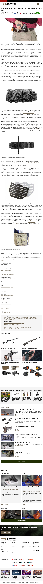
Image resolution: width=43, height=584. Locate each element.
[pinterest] (20, 13)
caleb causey (6, 319)
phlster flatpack (33, 317)
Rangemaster (15, 58)
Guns (31, 4)
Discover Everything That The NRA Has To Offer (26, 577)
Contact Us (2, 545)
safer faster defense (24, 318)
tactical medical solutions (9, 318)
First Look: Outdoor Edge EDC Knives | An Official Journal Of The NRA (26, 399)
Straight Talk (4, 489)
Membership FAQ (36, 546)
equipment (16, 317)
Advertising (2, 543)
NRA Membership (36, 543)
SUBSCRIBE (6, 532)
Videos (23, 508)
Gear (1, 13)
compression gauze (26, 317)
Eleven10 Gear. (17, 223)
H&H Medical (32, 220)
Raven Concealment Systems (34, 162)
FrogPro (2, 211)
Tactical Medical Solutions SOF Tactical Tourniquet (14, 326)
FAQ (1, 546)
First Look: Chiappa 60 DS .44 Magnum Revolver (26, 435)
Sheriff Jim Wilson (20, 445)
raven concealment (17, 318)
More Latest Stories (26, 461)
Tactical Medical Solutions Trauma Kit (11, 328)
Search (2, 549)
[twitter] (17, 13)
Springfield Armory (26, 491)
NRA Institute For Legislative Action (26, 547)
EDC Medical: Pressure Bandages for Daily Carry (14, 323)
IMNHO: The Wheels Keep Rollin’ (24, 410)
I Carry (23, 473)
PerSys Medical (31, 222)
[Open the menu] (38, 4)
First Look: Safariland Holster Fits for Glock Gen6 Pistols (27, 451)
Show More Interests (27, 520)
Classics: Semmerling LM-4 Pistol (24, 427)
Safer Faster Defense (28, 208)
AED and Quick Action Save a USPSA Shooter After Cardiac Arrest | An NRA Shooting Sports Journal (5, 399)
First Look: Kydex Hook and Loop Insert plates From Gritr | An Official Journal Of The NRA (37, 399)
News (20, 4)
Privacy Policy (3, 582)
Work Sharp (38, 491)
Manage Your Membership (37, 548)
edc (5, 317)
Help (1, 548)
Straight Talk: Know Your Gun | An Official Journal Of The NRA (10, 487)
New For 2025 (26, 4)
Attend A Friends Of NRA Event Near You (37, 577)
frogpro (30, 318)
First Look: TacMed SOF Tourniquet (11, 324)
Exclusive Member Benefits (37, 545)
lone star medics (12, 319)
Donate (14, 0)
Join (8, 0)
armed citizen (9, 489)
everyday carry (8, 317)
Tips (3, 13)
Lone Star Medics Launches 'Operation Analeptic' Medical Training (17, 327)
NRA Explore (24, 549)
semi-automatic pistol (15, 489)
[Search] (41, 4)
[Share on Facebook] (15, 13)
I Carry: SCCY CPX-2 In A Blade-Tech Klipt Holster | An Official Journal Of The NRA (32, 501)
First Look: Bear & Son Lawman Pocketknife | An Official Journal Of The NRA (16, 399)
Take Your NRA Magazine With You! (5, 577)
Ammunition (13, 546)
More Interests (10, 471)
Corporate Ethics (13, 582)
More (7, 407)
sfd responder (34, 318)
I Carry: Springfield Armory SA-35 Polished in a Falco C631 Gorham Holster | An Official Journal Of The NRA (31, 488)
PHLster (4, 110)
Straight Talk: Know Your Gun (23, 443)
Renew (11, 0)
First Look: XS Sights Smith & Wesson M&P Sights (27, 419)
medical (13, 317)
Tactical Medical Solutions (28, 113)
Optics (18, 423)
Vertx (37, 128)
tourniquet (20, 317)
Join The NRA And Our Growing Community (15, 577)
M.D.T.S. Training (16, 162)
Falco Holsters (32, 491)
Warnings (19, 582)
